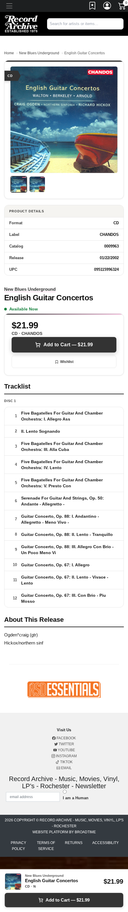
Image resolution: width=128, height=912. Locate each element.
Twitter (66, 744)
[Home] (21, 23)
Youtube (66, 750)
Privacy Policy (18, 846)
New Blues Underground (39, 53)
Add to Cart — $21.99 (68, 344)
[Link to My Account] (107, 6)
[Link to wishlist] (92, 6)
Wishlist (67, 362)
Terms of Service (46, 846)
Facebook (66, 738)
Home (9, 53)
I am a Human (75, 798)
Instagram (66, 756)
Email (66, 768)
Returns (73, 843)
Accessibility (105, 843)
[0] (122, 7)
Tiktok (66, 762)
